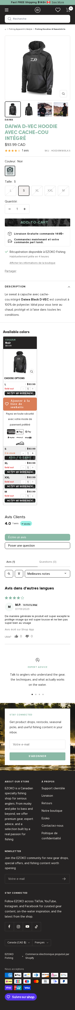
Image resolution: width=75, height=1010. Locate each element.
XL (37, 190)
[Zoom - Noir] (20, 362)
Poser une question (21, 546)
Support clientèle (53, 788)
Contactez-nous (52, 825)
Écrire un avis (17, 537)
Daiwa (9, 120)
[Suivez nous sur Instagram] (18, 926)
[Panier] (68, 10)
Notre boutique (52, 811)
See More (58, 2)
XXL (50, 190)
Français (40, 942)
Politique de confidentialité (51, 835)
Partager (10, 271)
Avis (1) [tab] (10, 561)
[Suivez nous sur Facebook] (9, 926)
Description (15, 286)
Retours (47, 803)
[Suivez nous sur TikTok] (36, 926)
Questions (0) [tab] (47, 561)
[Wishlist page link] (57, 9)
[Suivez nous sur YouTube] (27, 926)
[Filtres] (19, 574)
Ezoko (46, 818)
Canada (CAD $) (16, 942)
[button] (37, 19)
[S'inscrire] (64, 878)
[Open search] (9, 574)
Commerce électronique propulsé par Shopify (47, 956)
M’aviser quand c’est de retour (20, 393)
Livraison (47, 795)
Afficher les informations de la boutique (32, 263)
